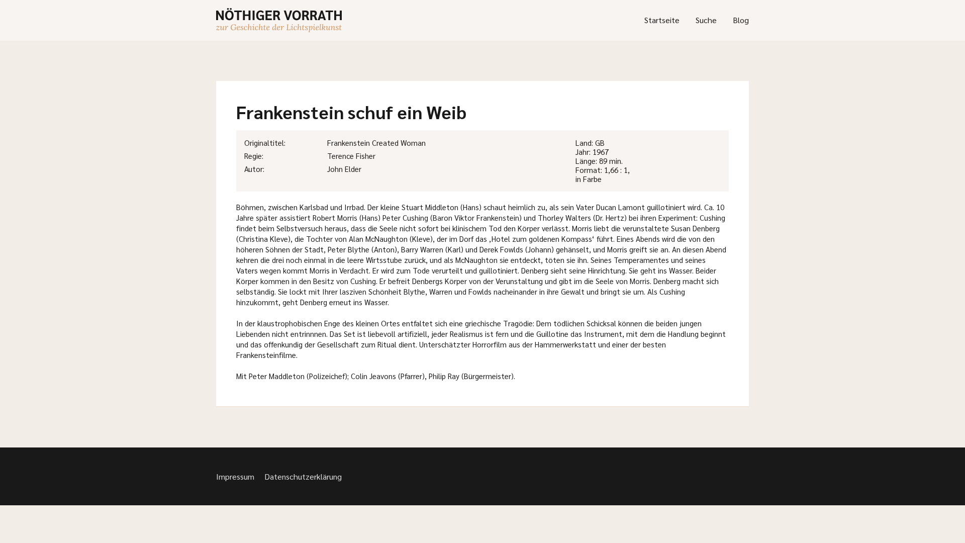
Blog (741, 20)
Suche (706, 20)
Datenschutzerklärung (303, 476)
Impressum (235, 476)
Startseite (662, 20)
